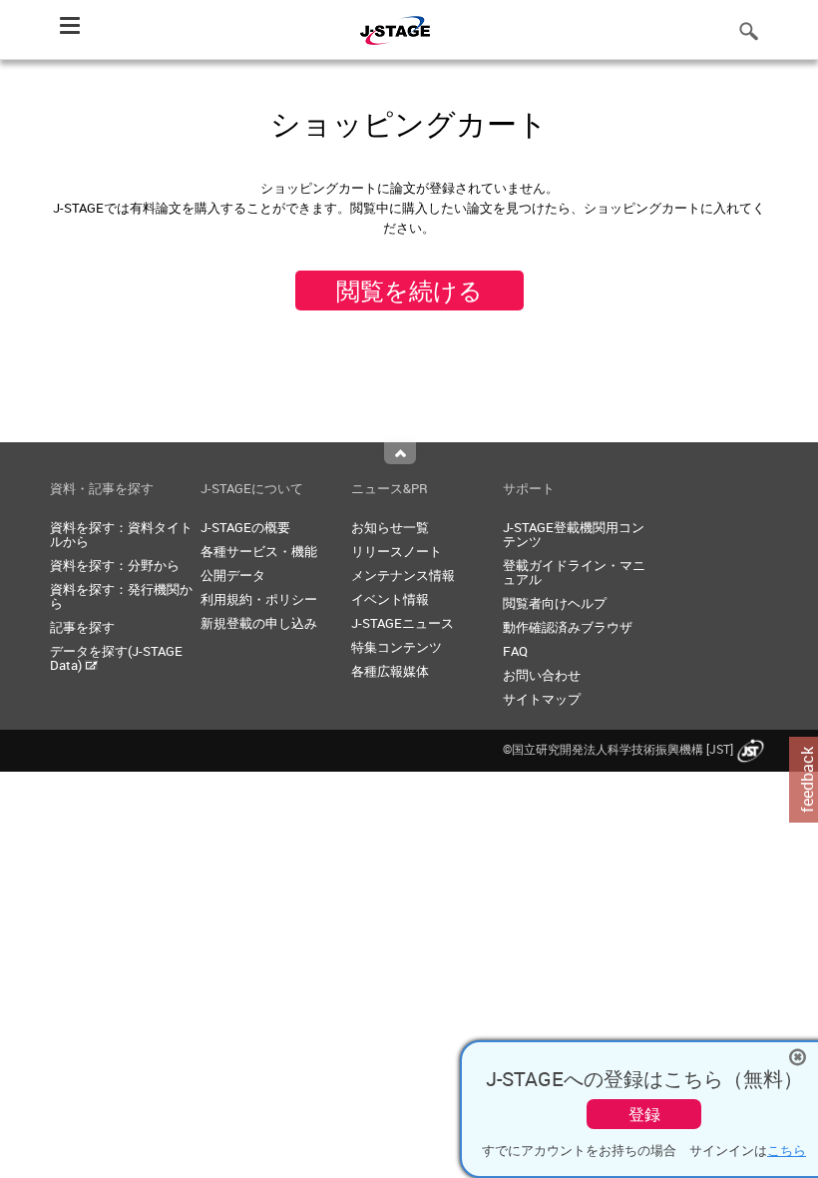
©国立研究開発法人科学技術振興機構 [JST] (618, 749)
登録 (644, 1114)
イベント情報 (390, 599)
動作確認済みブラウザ (567, 627)
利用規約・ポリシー (259, 599)
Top (400, 453)
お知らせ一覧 (390, 527)
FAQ (515, 651)
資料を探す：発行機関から (121, 596)
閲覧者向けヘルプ (555, 603)
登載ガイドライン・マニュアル (574, 572)
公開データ (233, 575)
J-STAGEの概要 (245, 527)
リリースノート (396, 551)
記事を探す (82, 627)
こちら (786, 1150)
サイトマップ (542, 699)
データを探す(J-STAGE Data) (116, 658)
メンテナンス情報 (403, 575)
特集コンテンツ (396, 647)
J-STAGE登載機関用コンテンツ (573, 534)
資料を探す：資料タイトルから (121, 534)
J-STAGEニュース (402, 623)
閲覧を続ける (409, 290)
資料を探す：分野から (115, 565)
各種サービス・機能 (259, 551)
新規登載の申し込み (259, 623)
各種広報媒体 (390, 671)
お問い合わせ (542, 675)
